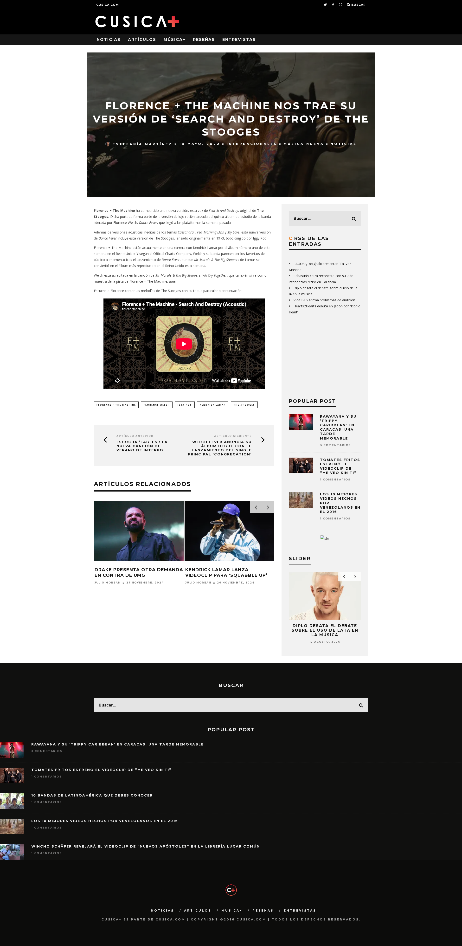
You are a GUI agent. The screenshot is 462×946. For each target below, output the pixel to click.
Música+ (175, 39)
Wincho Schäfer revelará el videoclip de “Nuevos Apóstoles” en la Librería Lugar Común (145, 846)
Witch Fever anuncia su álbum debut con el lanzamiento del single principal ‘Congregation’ (220, 448)
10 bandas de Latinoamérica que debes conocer (92, 795)
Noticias (109, 39)
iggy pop (185, 404)
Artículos (142, 39)
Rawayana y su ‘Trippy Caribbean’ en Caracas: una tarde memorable (338, 427)
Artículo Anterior (135, 436)
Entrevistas (239, 39)
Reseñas (204, 39)
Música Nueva (304, 144)
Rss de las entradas (309, 241)
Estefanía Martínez (143, 144)
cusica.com (107, 4)
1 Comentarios (335, 479)
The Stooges (244, 404)
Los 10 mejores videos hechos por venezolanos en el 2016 (104, 821)
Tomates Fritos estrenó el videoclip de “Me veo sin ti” (340, 466)
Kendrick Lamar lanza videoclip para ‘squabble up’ (226, 572)
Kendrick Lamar (213, 404)
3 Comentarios (335, 445)
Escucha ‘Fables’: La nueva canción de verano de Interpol (142, 446)
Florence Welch (157, 404)
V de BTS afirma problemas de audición (324, 300)
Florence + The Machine (116, 404)
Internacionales (252, 144)
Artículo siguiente (233, 436)
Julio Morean (108, 582)
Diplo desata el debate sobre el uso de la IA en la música (325, 630)
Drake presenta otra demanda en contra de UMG (139, 572)
